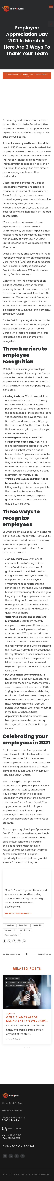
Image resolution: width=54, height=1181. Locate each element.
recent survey (12, 143)
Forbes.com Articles (41, 74)
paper (8, 191)
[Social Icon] (4, 941)
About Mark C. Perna (13, 1103)
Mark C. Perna (25, 930)
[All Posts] (27, 954)
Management (10, 930)
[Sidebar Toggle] (51, 24)
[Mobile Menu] (51, 6)
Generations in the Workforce (17, 986)
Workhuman (30, 143)
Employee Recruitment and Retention (19, 74)
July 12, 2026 (10, 1014)
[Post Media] (27, 992)
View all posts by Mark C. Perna (17, 913)
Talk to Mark (14, 1128)
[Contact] (5, 1128)
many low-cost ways (21, 495)
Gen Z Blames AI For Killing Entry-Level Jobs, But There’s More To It (26, 1020)
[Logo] (13, 8)
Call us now (14, 1134)
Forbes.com (9, 925)
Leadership (37, 925)
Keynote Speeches (12, 1110)
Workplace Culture (11, 935)
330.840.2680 (14, 1138)
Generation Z (23, 925)
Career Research (12, 979)
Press (27, 77)
